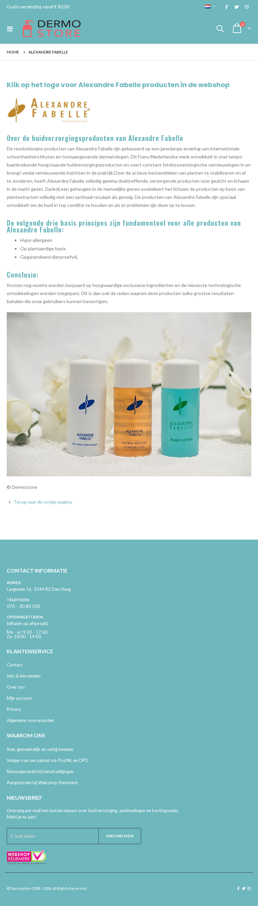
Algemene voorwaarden (30, 720)
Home (13, 52)
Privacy (14, 709)
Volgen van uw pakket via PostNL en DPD (47, 760)
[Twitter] (236, 6)
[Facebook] (226, 6)
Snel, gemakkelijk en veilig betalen (40, 749)
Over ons (16, 687)
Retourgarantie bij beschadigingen (40, 771)
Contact (15, 664)
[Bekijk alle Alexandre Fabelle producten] (129, 393)
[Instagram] (246, 6)
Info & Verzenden (24, 676)
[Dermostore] (52, 28)
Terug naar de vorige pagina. (42, 502)
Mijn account (19, 698)
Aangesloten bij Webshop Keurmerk (42, 782)
